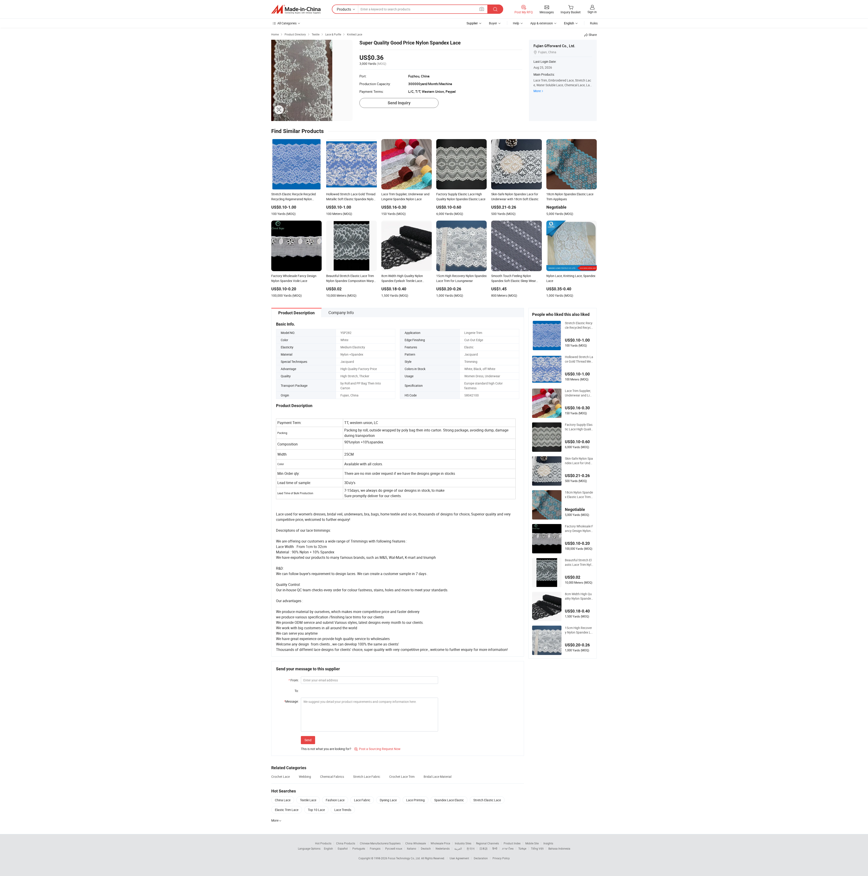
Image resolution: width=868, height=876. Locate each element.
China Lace (282, 800)
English (328, 848)
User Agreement (459, 858)
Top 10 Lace (316, 810)
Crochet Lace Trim (402, 776)
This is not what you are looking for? (326, 749)
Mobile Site (532, 843)
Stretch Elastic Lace (487, 800)
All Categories (287, 23)
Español (343, 848)
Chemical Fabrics (332, 776)
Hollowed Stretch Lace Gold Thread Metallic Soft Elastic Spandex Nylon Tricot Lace (579, 359)
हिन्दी (494, 848)
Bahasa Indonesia (559, 848)
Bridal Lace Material (437, 776)
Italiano (411, 848)
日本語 (483, 848)
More (537, 91)
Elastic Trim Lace (286, 810)
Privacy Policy (501, 858)
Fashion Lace (335, 800)
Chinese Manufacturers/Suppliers (380, 843)
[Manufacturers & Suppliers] (296, 9)
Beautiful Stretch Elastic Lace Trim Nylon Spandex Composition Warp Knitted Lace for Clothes (579, 562)
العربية (458, 848)
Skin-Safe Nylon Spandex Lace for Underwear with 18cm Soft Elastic (579, 460)
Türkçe (522, 848)
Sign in (592, 12)
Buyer (493, 23)
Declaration (481, 858)
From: (293, 680)
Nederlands (443, 848)
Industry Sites (463, 843)
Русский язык (393, 848)
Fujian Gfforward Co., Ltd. (554, 45)
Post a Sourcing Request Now (377, 749)
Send (307, 740)
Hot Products (323, 843)
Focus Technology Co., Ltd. (404, 858)
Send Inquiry (399, 102)
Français (375, 848)
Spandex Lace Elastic (449, 800)
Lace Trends (342, 810)
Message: (291, 701)
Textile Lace (308, 800)
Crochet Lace (280, 776)
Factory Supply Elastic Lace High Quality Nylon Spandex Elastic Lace (579, 426)
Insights (548, 843)
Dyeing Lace (388, 800)
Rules (594, 23)
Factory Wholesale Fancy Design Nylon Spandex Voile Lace (579, 528)
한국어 (471, 848)
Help (516, 23)
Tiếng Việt (537, 848)
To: (297, 691)
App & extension (541, 23)
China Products (345, 843)
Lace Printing (415, 800)
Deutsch (426, 848)
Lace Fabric (362, 800)
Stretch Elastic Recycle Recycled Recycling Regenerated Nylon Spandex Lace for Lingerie (578, 325)
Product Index (512, 843)
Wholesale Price (440, 843)
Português (358, 848)
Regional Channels (487, 843)
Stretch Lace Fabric (366, 776)
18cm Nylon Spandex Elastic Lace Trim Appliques (579, 494)
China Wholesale (415, 843)
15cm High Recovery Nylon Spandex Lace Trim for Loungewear (578, 630)
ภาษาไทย (508, 848)
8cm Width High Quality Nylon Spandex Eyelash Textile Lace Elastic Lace (579, 596)
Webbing (305, 776)
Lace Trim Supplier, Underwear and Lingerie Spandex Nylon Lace (579, 393)
